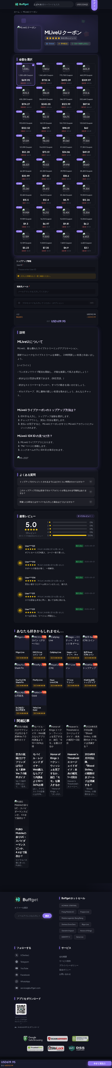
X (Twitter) (24, 955)
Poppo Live (84, 912)
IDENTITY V (66, 937)
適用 (91, 303)
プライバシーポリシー (68, 965)
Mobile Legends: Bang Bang (72, 918)
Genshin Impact (68, 931)
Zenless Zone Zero (69, 924)
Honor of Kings (86, 931)
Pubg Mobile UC (68, 912)
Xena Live (79, 937)
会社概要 (63, 956)
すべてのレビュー (84, 516)
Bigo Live (85, 924)
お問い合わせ (65, 974)
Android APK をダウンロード (28, 1027)
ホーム (17, 12)
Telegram (24, 961)
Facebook (25, 975)
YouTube (24, 968)
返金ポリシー (65, 969)
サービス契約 (65, 961)
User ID (20, 265)
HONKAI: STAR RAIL (69, 906)
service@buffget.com (30, 988)
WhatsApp (25, 981)
